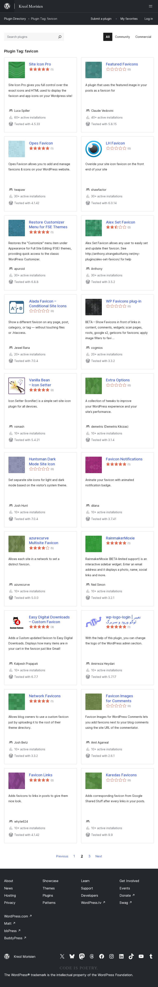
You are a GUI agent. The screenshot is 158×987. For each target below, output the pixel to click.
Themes (49, 888)
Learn (85, 881)
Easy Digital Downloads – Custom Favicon (49, 619)
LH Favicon (115, 143)
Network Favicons (45, 696)
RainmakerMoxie (120, 538)
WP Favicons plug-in (123, 301)
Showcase (50, 881)
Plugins (48, 895)
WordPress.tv (93, 903)
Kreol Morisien (24, 956)
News (8, 888)
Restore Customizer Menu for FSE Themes (48, 224)
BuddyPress (15, 938)
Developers (89, 895)
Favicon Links (40, 775)
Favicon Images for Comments (119, 698)
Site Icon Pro (40, 64)
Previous (62, 856)
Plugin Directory (15, 18)
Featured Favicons (122, 64)
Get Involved (129, 881)
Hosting (10, 895)
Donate (127, 895)
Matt (10, 923)
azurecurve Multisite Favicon (43, 540)
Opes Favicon (41, 143)
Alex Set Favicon (120, 222)
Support (87, 888)
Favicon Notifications (124, 459)
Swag (126, 903)
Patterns (49, 903)
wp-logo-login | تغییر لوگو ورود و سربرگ (123, 619)
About (8, 881)
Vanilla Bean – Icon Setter (40, 382)
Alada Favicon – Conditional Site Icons (48, 303)
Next (98, 856)
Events (125, 888)
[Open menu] (151, 6)
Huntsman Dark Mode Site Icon (42, 461)
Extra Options (118, 380)
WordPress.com (18, 916)
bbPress (12, 931)
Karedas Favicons (121, 775)
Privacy (9, 903)
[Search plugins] (60, 37)
